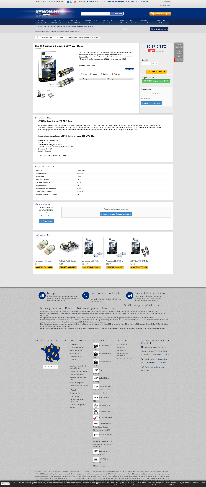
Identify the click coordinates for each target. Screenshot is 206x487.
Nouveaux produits (76, 347)
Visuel (179, 44)
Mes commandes (122, 344)
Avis (178, 57)
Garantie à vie (75, 393)
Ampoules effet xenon (100, 393)
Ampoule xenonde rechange (91, 22)
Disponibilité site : (148, 78)
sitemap (72, 408)
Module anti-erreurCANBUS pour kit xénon (127, 22)
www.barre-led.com (78, 320)
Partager (94, 74)
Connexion (166, 2)
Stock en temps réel (77, 383)
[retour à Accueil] (37, 37)
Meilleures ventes (76, 350)
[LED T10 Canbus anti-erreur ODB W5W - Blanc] (41, 94)
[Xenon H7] (45, 13)
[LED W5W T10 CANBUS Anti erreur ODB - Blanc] (140, 247)
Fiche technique (178, 52)
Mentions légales (76, 363)
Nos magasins (75, 353)
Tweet (84, 74)
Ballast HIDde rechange (108, 22)
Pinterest (116, 74)
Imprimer (113, 79)
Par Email (92, 2)
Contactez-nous (75, 357)
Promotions (74, 344)
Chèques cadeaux (99, 466)
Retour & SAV (165, 5)
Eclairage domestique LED (102, 441)
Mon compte (123, 340)
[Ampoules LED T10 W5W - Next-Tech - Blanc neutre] (93, 247)
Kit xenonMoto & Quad (56, 22)
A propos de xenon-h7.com (79, 371)
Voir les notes (145, 98)
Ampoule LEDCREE (146, 22)
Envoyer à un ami (88, 79)
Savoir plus (178, 48)
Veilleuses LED (104, 405)
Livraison (73, 360)
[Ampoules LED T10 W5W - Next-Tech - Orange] (116, 247)
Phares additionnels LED (101, 430)
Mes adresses (121, 350)
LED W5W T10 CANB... (139, 261)
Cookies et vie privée (77, 405)
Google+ (105, 74)
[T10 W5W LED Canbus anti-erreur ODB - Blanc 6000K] (69, 247)
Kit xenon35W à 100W (41, 22)
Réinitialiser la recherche (159, 29)
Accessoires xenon (105, 417)
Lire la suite (129, 69)
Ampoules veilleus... (43, 261)
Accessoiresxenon (161, 22)
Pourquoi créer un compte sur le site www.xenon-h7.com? (79, 388)
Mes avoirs (120, 347)
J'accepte (5, 484)
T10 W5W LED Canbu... (68, 261)
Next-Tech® (83, 57)
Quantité (145, 60)
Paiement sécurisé (76, 374)
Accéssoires (179, 60)
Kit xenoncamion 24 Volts (73, 22)
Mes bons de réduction (124, 359)
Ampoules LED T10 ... (91, 261)
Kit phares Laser (104, 411)
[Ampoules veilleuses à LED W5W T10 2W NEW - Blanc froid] (45, 247)
